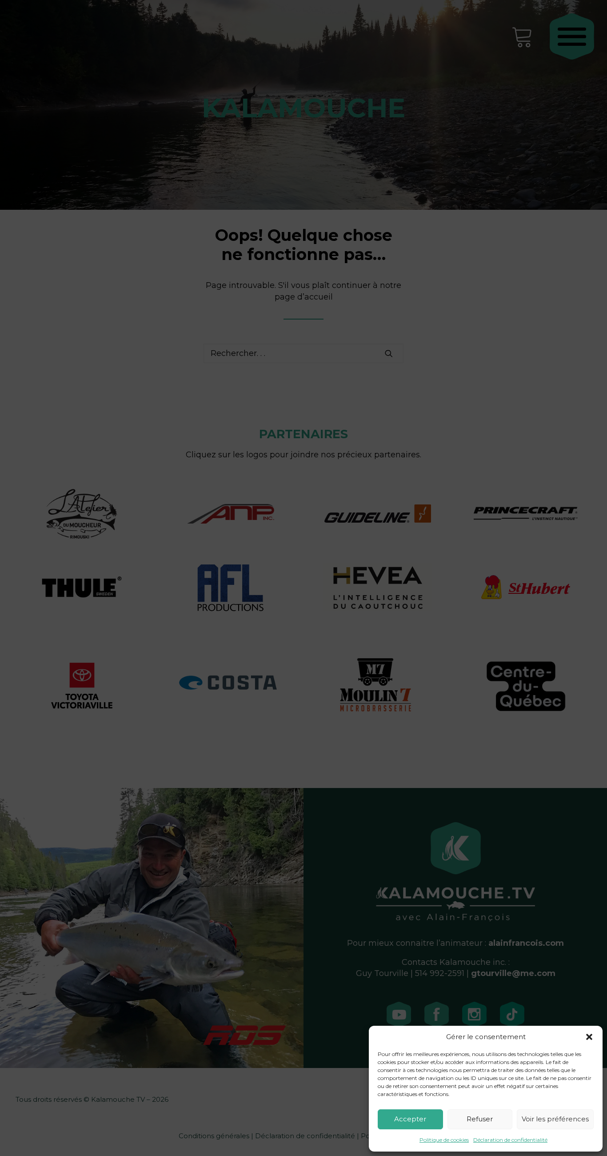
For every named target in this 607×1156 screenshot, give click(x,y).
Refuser (480, 1119)
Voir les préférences (555, 1119)
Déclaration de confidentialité (510, 1139)
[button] (589, 1036)
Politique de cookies (444, 1139)
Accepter (410, 1119)
